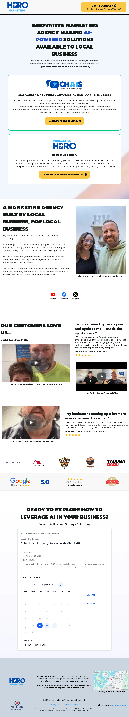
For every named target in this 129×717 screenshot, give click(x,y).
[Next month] (60, 584)
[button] (64, 559)
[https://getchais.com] (39, 7)
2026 (51, 584)
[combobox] (43, 644)
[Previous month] (34, 584)
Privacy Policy (56, 705)
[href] (111, 680)
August (45, 584)
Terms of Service (71, 705)
